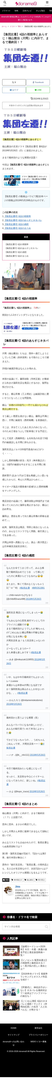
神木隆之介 (18, 880)
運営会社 (38, 1028)
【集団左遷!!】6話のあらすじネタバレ (23, 220)
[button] (46, 927)
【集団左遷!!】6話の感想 (16, 224)
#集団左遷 (25, 588)
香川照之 (41, 880)
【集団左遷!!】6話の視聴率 (17, 216)
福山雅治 (30, 880)
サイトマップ (13, 1035)
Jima (17, 886)
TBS (7, 880)
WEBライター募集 (38, 1041)
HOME (14, 1028)
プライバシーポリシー (38, 1035)
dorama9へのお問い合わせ (13, 1043)
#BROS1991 (38, 588)
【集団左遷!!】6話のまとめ (17, 228)
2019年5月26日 (33, 599)
